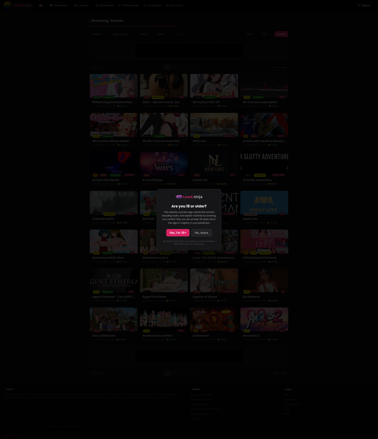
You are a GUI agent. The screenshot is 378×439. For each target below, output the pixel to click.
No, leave (201, 232)
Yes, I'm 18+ (177, 232)
